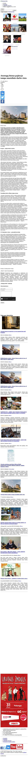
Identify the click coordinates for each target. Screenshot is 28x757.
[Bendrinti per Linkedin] (2, 94)
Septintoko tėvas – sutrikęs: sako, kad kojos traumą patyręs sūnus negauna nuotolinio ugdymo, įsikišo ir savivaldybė (14, 412)
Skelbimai (5, 739)
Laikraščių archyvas (7, 5)
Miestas (10, 335)
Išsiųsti (2, 302)
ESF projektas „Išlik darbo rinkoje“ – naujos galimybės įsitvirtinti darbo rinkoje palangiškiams (13, 552)
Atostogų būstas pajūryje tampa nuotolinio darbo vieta (13, 494)
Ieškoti (14, 10)
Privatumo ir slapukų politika (9, 741)
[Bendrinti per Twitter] (2, 98)
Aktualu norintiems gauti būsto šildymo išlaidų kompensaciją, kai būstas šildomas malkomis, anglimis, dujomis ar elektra (12, 465)
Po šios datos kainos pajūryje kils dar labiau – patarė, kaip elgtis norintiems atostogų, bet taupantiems (13, 440)
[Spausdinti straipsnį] (2, 90)
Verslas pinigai (11, 469)
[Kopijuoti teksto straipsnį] (2, 87)
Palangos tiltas (11, 11)
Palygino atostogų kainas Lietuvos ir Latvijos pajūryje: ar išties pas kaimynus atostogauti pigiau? (13, 523)
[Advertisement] (14, 65)
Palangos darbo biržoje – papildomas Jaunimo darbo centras (14, 578)
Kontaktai (5, 4)
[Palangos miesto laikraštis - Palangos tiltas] (4, 1)
